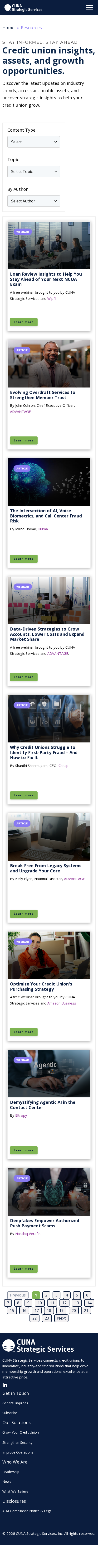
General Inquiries (15, 1403)
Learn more (24, 322)
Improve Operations (17, 1452)
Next (61, 1318)
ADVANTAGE (20, 411)
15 (12, 1310)
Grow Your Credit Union (20, 1432)
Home (8, 27)
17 (36, 1310)
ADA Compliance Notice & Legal (27, 1511)
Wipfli (51, 298)
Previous (18, 1295)
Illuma (43, 528)
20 (74, 1310)
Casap (64, 765)
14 (89, 1303)
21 (86, 1310)
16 (24, 1310)
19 (61, 1310)
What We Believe (15, 1491)
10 (40, 1303)
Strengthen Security (17, 1442)
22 (34, 1318)
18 (49, 1310)
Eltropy (21, 1115)
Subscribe (9, 1413)
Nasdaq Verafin (27, 1233)
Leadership (10, 1471)
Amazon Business (61, 1003)
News (6, 1481)
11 (52, 1303)
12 (64, 1303)
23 (47, 1318)
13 (77, 1303)
